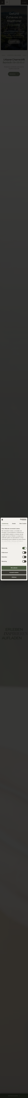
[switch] (24, 552)
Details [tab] (14, 523)
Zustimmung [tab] (5, 523)
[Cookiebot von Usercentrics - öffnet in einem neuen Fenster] (20, 520)
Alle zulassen (14, 567)
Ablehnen (14, 577)
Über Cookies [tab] (22, 523)
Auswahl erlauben (14, 572)
